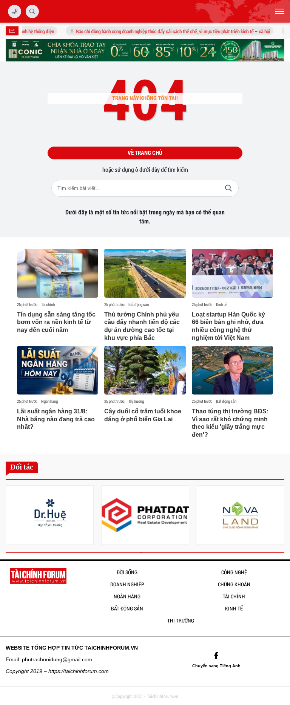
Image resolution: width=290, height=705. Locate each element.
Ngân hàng (49, 401)
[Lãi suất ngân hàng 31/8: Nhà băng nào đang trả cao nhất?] (57, 370)
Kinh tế (221, 304)
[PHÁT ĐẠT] (145, 514)
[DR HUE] (50, 514)
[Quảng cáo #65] (145, 50)
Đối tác (21, 467)
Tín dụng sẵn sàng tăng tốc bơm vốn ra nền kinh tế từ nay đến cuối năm (56, 322)
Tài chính (48, 304)
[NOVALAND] (241, 514)
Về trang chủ (145, 153)
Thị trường (136, 401)
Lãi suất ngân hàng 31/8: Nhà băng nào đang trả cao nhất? (56, 419)
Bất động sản (138, 304)
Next (278, 516)
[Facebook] (216, 656)
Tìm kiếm (228, 188)
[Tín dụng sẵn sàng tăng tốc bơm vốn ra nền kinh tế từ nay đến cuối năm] (57, 273)
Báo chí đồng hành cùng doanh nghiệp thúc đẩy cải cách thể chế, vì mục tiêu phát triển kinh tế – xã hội (168, 31)
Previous (11, 516)
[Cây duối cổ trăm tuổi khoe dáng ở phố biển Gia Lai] (144, 370)
